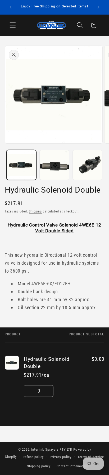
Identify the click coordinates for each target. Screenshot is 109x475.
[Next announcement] (98, 7)
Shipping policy (39, 466)
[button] (13, 25)
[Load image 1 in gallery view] (21, 165)
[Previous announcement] (10, 7)
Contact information (72, 466)
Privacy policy (60, 457)
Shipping (35, 211)
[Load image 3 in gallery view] (87, 165)
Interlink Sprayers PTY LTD (51, 449)
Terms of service (91, 457)
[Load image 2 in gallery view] (54, 165)
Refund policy (33, 457)
